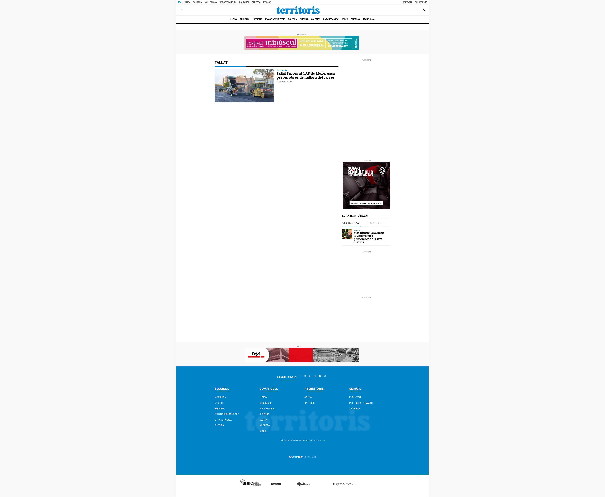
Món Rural (221, 397)
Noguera (264, 425)
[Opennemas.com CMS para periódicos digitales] (302, 457)
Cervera (256, 2)
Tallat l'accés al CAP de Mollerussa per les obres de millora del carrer (306, 75)
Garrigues (265, 403)
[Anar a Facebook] (299, 376)
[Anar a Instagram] (315, 376)
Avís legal (355, 408)
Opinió (308, 397)
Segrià (263, 420)
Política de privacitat (361, 403)
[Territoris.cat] (298, 10)
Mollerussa (211, 2)
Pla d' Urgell (266, 408)
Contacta (407, 2)
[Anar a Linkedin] (310, 376)
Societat (219, 403)
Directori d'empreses (227, 414)
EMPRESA (220, 408)
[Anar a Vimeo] (320, 376)
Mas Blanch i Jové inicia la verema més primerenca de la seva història (369, 237)
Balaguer (244, 2)
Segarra (264, 414)
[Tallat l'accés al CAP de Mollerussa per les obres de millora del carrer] (244, 86)
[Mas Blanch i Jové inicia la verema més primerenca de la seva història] (347, 234)
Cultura (219, 425)
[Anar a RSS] (325, 376)
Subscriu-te (421, 2)
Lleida (187, 2)
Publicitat (355, 397)
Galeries (309, 403)
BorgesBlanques (228, 2)
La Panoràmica (223, 420)
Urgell (263, 431)
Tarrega (197, 2)
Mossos (267, 2)
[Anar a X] (305, 376)
